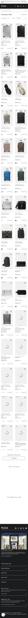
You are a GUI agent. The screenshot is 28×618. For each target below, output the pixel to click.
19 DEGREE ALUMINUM (5, 69)
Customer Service (5, 568)
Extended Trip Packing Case (6, 43)
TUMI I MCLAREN (4, 241)
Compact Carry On (5, 214)
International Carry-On (5, 128)
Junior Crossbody (19, 214)
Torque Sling (4, 271)
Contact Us (4, 582)
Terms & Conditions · (12, 614)
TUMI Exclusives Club (6, 563)
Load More (14, 458)
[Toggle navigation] (26, 6)
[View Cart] (23, 6)
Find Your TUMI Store (6, 556)
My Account (4, 572)
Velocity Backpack (19, 242)
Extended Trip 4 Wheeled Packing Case (20, 129)
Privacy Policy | (20, 614)
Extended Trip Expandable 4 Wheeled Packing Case (20, 444)
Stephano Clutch (18, 300)
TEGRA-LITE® (3, 327)
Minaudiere (17, 271)
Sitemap (24, 614)
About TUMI (4, 577)
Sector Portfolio (4, 242)
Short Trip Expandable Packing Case (5, 329)
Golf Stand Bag (4, 99)
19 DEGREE (17, 69)
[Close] (26, 2)
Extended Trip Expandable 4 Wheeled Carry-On (20, 71)
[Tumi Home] (3, 6)
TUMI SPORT (3, 98)
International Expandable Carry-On (6, 71)
